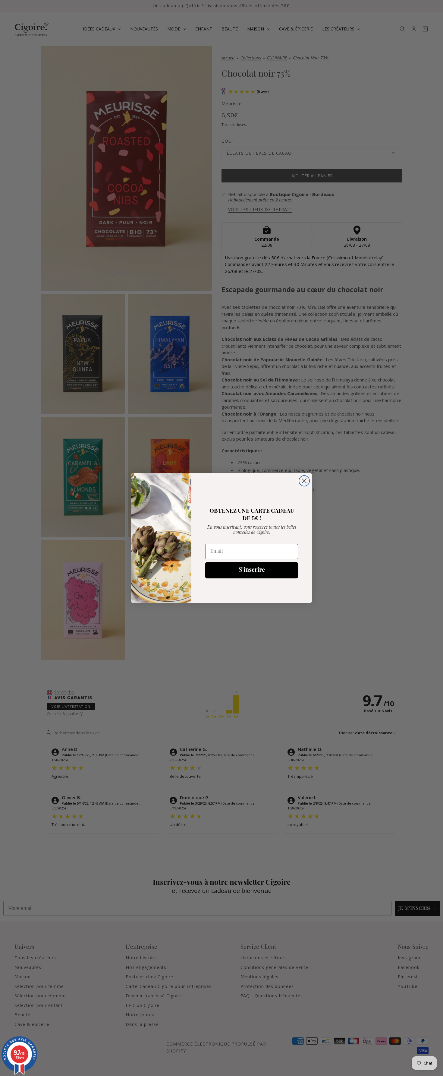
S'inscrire (252, 570)
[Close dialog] (304, 481)
